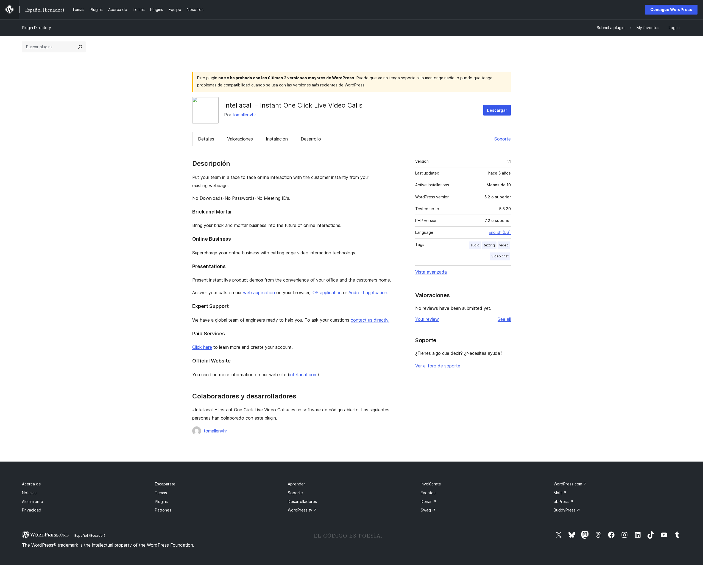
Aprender (296, 484)
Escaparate (165, 484)
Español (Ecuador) (89, 535)
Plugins (161, 501)
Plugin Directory (36, 27)
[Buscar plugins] (80, 46)
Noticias (29, 492)
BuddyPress (567, 510)
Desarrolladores (302, 501)
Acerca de (31, 484)
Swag (428, 510)
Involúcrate (431, 484)
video (504, 245)
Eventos (428, 492)
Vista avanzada (431, 272)
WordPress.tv (302, 510)
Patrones (163, 510)
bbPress (563, 501)
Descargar (497, 110)
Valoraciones (240, 139)
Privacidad (31, 510)
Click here (202, 347)
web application (259, 292)
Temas (161, 492)
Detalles (206, 139)
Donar (428, 501)
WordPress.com (570, 484)
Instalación (277, 139)
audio (474, 245)
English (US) (500, 232)
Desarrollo (311, 139)
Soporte (502, 139)
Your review (427, 319)
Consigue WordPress (671, 9)
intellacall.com (303, 374)
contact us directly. (370, 320)
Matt (560, 492)
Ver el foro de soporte (437, 366)
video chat (500, 256)
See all (504, 319)
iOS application (327, 292)
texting (489, 245)
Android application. (368, 292)
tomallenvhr (244, 114)
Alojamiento (32, 501)
